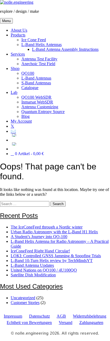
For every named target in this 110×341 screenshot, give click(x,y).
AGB (61, 316)
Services (18, 54)
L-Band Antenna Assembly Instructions (65, 49)
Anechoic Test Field (38, 63)
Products (18, 35)
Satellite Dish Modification (33, 275)
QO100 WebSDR (36, 97)
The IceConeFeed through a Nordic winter (46, 227)
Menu (6, 21)
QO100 (27, 73)
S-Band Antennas (36, 83)
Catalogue (29, 87)
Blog (25, 116)
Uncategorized (23, 298)
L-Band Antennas (36, 78)
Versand (65, 322)
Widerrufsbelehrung (89, 316)
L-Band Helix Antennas (41, 44)
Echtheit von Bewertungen (29, 322)
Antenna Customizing (39, 107)
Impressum (13, 316)
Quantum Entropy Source (43, 111)
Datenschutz (39, 316)
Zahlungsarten (91, 322)
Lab (14, 92)
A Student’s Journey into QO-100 (39, 236)
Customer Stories (25, 302)
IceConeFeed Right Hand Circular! (40, 251)
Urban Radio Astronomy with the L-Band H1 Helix (54, 232)
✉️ (13, 131)
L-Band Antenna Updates (32, 265)
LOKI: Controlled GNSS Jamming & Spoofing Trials (56, 255)
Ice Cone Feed (33, 40)
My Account (21, 121)
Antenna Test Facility (39, 59)
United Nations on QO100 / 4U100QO (44, 270)
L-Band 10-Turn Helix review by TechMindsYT (52, 260)
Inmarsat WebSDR (37, 102)
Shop (15, 68)
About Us (19, 30)
